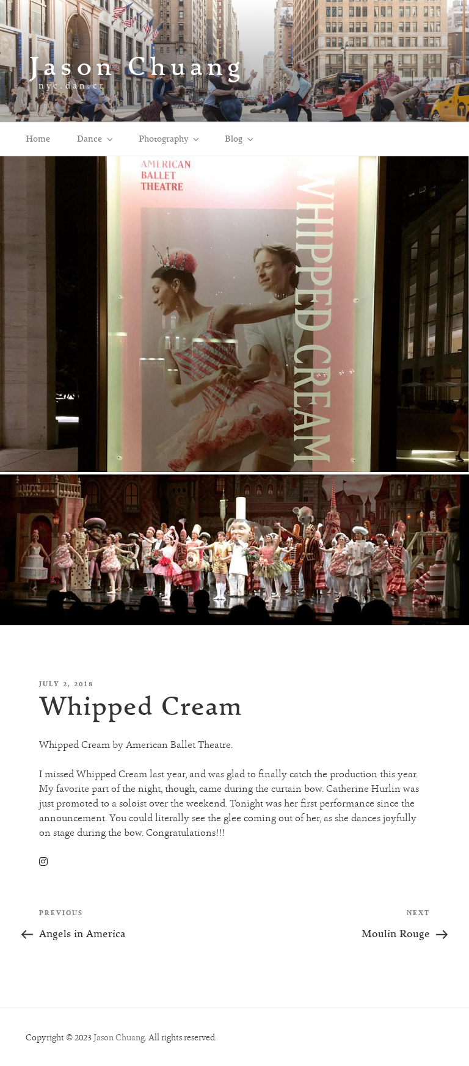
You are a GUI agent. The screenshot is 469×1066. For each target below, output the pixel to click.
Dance (89, 138)
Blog (233, 138)
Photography (163, 138)
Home (38, 138)
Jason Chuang (137, 65)
